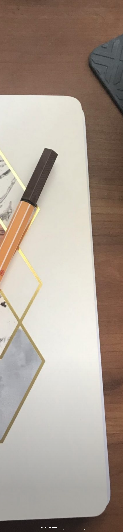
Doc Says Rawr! (48, 527)
